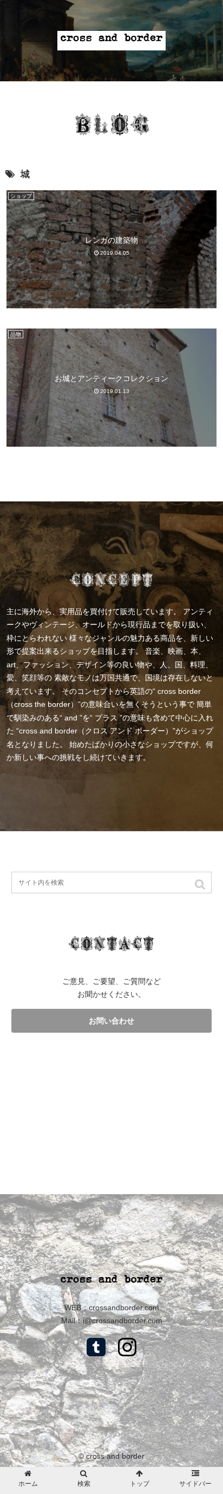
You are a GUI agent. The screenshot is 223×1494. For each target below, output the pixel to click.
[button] (201, 884)
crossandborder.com (124, 1307)
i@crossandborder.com (122, 1320)
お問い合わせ (111, 1020)
